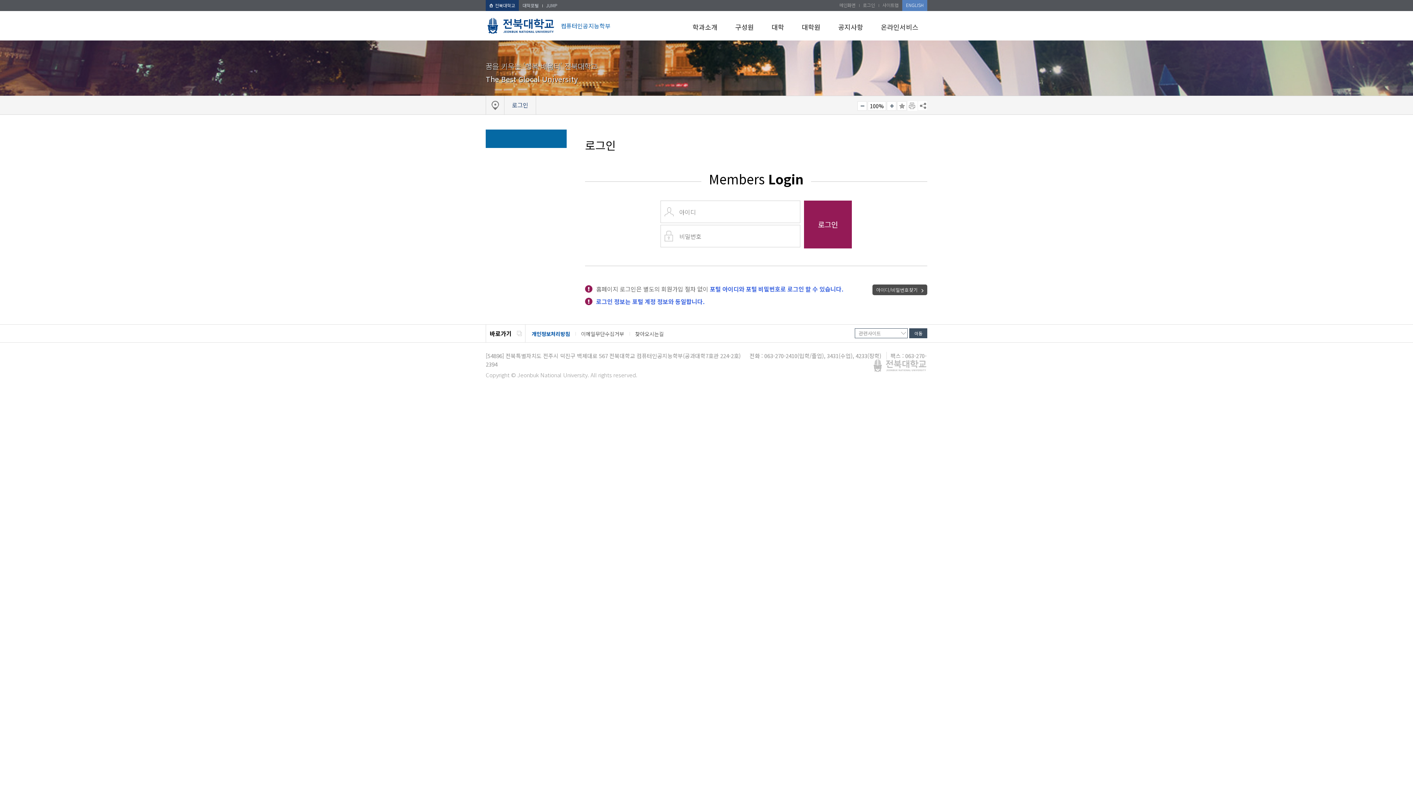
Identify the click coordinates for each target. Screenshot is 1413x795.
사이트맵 (890, 5)
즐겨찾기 (902, 106)
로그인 (869, 5)
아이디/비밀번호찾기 (897, 289)
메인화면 (847, 5)
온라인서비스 (899, 27)
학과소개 (705, 27)
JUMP (551, 5)
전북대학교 (505, 5)
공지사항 (850, 27)
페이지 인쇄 (912, 106)
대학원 (811, 27)
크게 (891, 106)
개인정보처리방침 (551, 334)
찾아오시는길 (649, 334)
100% (877, 106)
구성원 (744, 27)
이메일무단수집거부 (602, 334)
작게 (862, 106)
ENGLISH (915, 5)
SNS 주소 (922, 105)
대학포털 (531, 5)
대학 (778, 27)
